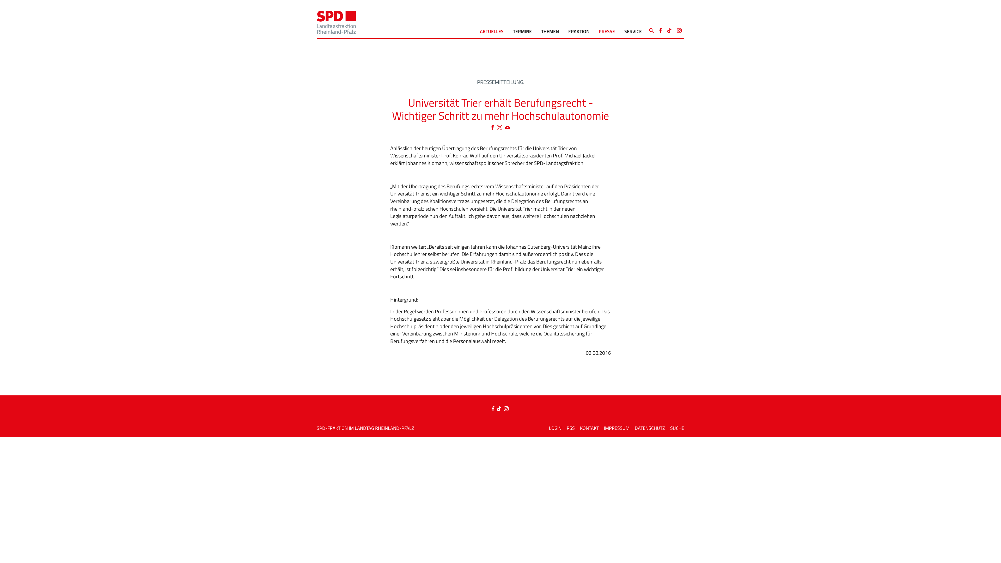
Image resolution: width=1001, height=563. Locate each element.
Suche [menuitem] (677, 428)
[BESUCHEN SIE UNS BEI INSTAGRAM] (679, 29)
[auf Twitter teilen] (501, 128)
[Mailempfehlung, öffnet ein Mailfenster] (507, 128)
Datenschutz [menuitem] (650, 428)
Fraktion (578, 31)
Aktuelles (492, 31)
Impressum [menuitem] (617, 428)
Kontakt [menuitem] (589, 428)
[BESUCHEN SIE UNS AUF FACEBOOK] (660, 29)
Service (633, 31)
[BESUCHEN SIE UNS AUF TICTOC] (669, 29)
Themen (550, 31)
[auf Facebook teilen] (494, 128)
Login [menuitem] (555, 428)
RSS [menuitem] (571, 428)
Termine (522, 31)
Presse (607, 31)
